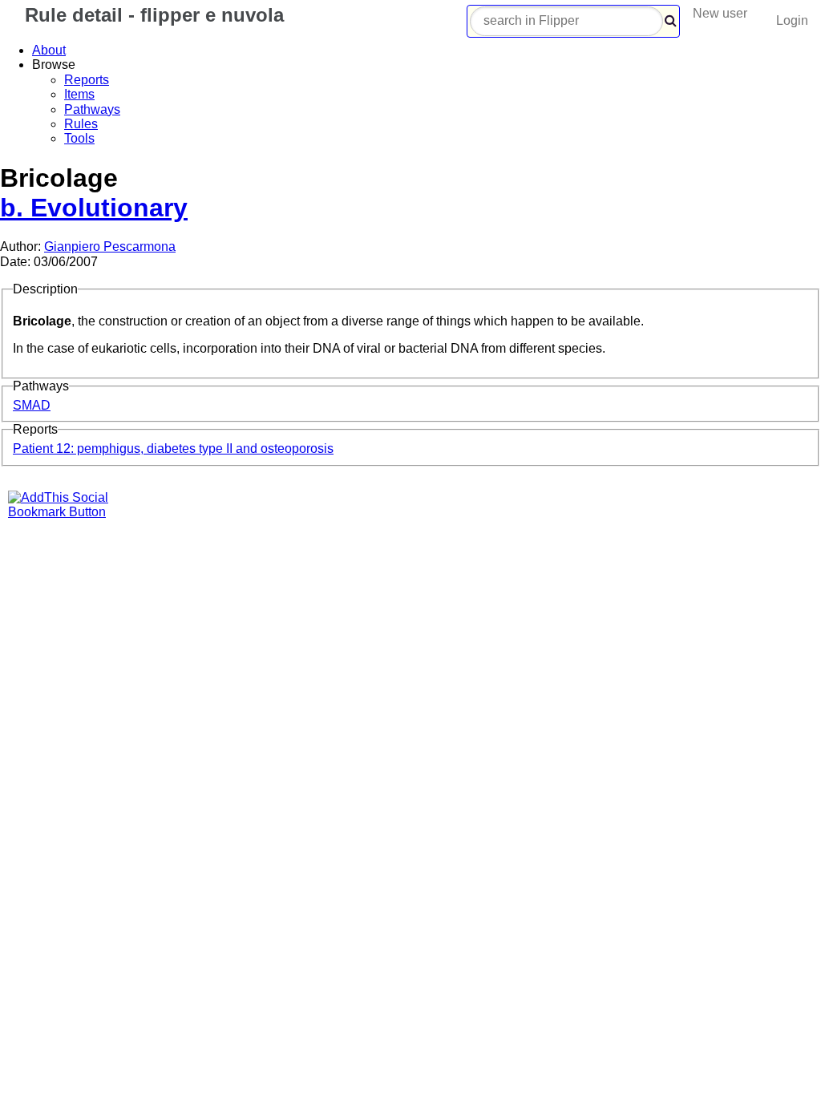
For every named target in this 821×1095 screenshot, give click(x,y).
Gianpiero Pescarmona (110, 246)
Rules (81, 124)
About (49, 50)
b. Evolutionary (94, 207)
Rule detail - (151, 15)
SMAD (32, 405)
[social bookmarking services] (68, 512)
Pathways (92, 109)
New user (720, 13)
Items (79, 94)
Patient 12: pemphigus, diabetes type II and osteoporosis (173, 448)
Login (792, 20)
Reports (86, 80)
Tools (79, 138)
